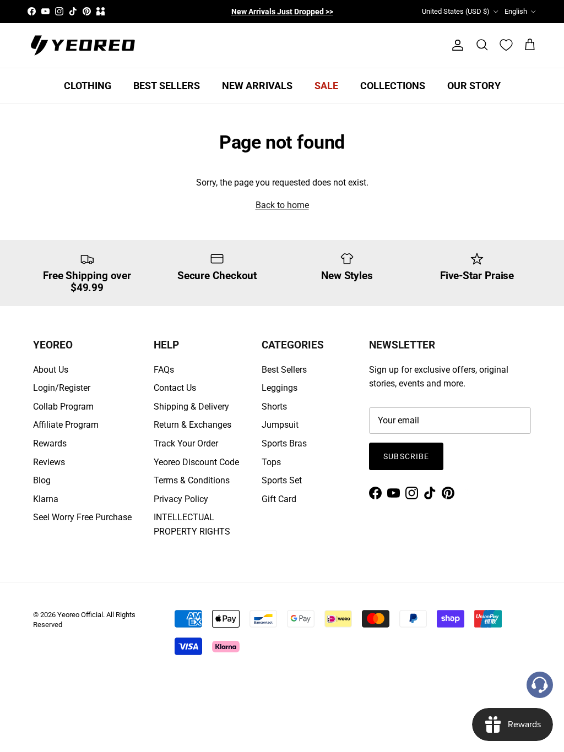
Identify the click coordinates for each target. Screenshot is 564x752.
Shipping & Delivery (191, 406)
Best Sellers (284, 369)
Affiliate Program (66, 424)
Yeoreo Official (80, 615)
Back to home (282, 205)
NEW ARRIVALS (257, 85)
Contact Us (175, 388)
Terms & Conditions (192, 480)
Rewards (50, 443)
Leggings (279, 388)
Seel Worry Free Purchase (82, 517)
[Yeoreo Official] (83, 45)
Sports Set (282, 480)
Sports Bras (284, 443)
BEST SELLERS (166, 85)
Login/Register (61, 388)
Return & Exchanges (192, 424)
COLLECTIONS (392, 85)
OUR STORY (474, 85)
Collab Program (63, 406)
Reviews (49, 462)
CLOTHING (87, 85)
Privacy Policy (181, 499)
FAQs (164, 369)
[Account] (455, 45)
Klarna (45, 499)
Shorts (274, 406)
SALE (326, 85)
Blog (42, 480)
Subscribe (406, 456)
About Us (50, 369)
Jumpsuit (280, 424)
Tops (271, 462)
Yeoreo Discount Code (196, 462)
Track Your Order (186, 443)
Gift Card (279, 499)
